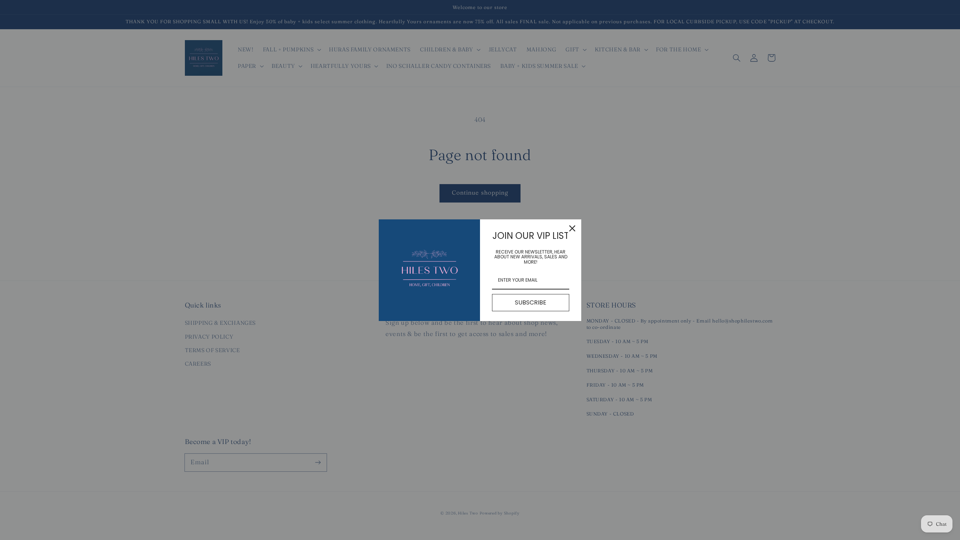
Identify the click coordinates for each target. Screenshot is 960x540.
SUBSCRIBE (530, 302)
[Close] (572, 228)
